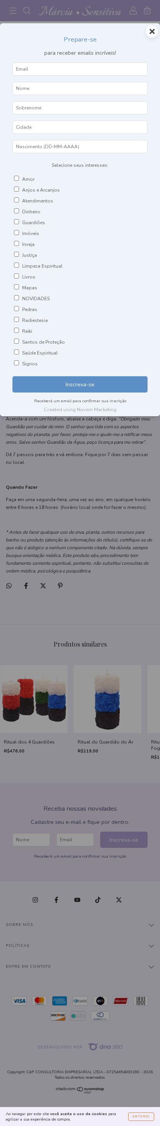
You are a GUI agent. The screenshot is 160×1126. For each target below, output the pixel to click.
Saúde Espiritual (40, 353)
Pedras (29, 309)
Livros (28, 277)
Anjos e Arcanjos (41, 190)
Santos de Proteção (43, 342)
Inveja (28, 244)
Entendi (141, 1116)
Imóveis (30, 233)
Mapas (29, 288)
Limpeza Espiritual (42, 266)
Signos (30, 364)
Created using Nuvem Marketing (80, 409)
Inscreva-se (80, 384)
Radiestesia (35, 320)
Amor (28, 179)
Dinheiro (31, 212)
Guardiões (33, 223)
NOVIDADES (36, 299)
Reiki (27, 331)
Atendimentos (37, 201)
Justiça (29, 255)
